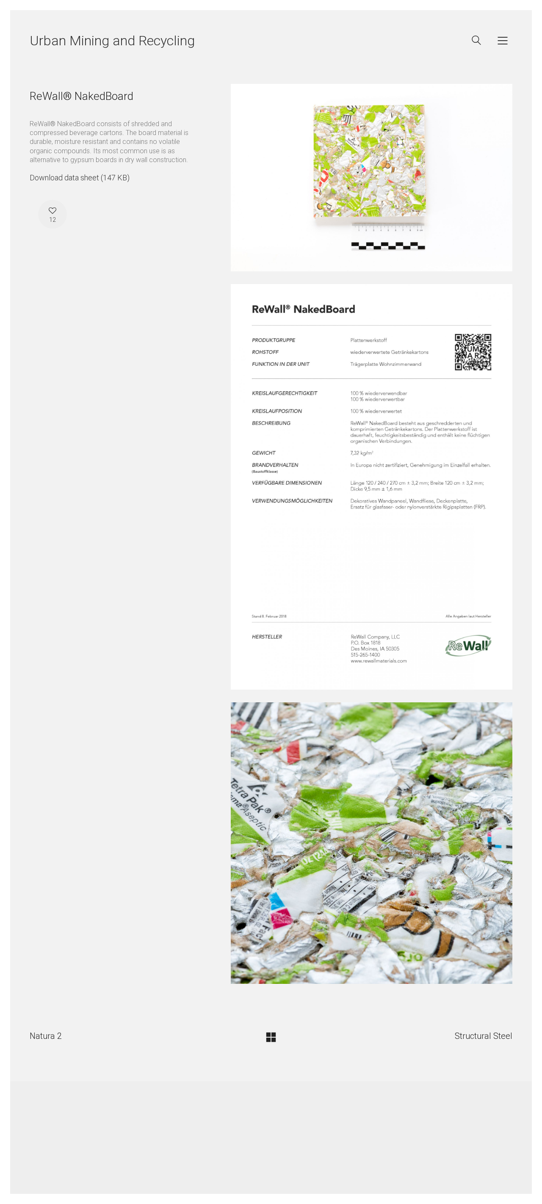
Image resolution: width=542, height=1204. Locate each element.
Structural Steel (483, 1036)
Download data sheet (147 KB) (80, 177)
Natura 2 (46, 1036)
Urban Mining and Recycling (112, 41)
